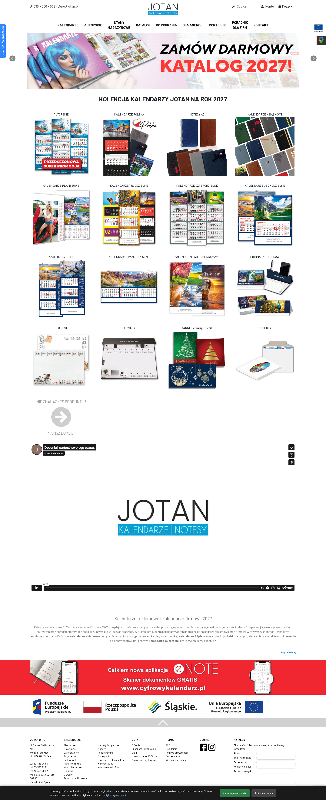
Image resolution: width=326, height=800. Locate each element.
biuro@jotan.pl (67, 6)
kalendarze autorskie (164, 640)
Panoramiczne (105, 752)
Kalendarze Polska (129, 114)
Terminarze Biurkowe (264, 256)
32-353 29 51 (40, 767)
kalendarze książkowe (84, 636)
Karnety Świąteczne (197, 328)
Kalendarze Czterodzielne (197, 185)
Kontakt (261, 25)
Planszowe (69, 745)
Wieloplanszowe (73, 767)
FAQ (168, 745)
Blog (134, 752)
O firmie (136, 745)
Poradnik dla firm (240, 25)
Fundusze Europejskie (144, 748)
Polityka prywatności (177, 752)
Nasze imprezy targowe (144, 760)
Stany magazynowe (119, 25)
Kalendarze (68, 25)
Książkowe (70, 748)
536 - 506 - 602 (44, 6)
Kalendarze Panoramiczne (129, 256)
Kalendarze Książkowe (265, 114)
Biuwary (129, 328)
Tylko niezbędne (264, 793)
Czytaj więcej (288, 652)
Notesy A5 (197, 114)
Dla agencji (193, 25)
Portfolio (217, 25)
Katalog (143, 25)
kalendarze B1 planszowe (195, 636)
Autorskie (93, 25)
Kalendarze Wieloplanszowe (197, 256)
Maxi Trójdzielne (61, 256)
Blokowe (61, 328)
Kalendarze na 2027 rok (144, 756)
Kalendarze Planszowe (61, 185)
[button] (233, 6)
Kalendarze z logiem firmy (112, 760)
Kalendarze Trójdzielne (129, 185)
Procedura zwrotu (175, 756)
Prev (12, 58)
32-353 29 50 (41, 763)
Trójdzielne (70, 756)
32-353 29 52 (41, 770)
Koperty (265, 328)
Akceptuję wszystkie (234, 793)
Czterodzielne (71, 752)
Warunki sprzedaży (176, 760)
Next (314, 58)
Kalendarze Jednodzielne (265, 185)
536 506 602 (42, 774)
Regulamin (171, 748)
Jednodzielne (71, 760)
